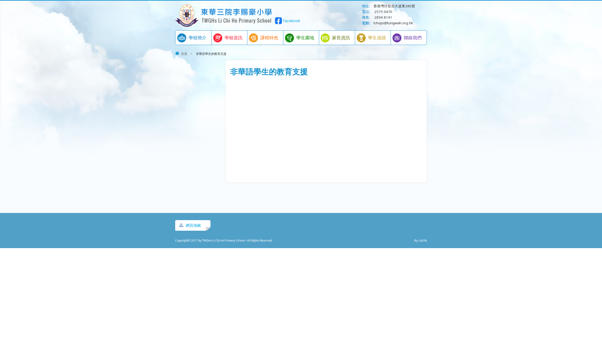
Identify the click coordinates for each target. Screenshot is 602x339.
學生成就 (377, 38)
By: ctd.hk (420, 240)
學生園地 (305, 38)
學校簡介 (197, 38)
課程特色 (269, 38)
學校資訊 (233, 38)
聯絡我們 (413, 38)
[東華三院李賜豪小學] (224, 25)
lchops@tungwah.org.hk (393, 22)
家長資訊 (341, 38)
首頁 (184, 54)
